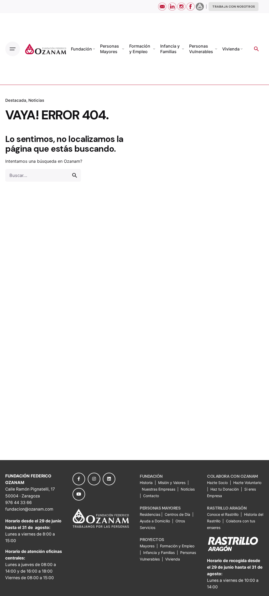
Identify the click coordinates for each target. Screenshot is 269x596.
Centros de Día (177, 514)
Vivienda (173, 559)
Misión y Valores (171, 482)
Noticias (36, 100)
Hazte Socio (218, 482)
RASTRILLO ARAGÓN (226, 508)
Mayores (148, 546)
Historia (147, 482)
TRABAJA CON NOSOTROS (233, 6)
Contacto (151, 495)
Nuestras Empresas (158, 489)
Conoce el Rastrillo (223, 514)
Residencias (150, 514)
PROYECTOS (152, 539)
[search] (74, 175)
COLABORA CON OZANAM (232, 476)
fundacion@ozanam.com (29, 509)
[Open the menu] (12, 49)
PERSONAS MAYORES (160, 508)
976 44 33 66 (18, 502)
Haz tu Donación (224, 489)
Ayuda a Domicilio (155, 521)
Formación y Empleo (177, 546)
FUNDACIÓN (151, 476)
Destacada (15, 100)
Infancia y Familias (159, 552)
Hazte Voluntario (247, 482)
